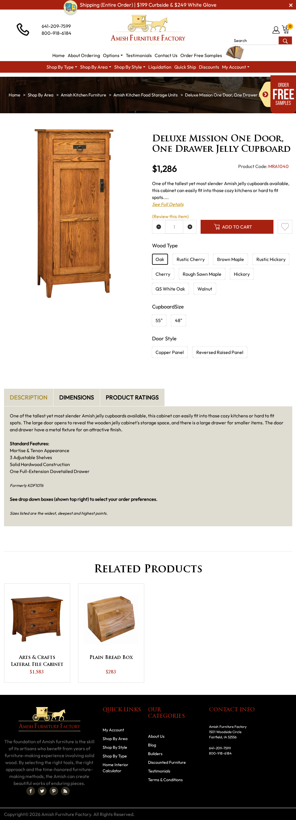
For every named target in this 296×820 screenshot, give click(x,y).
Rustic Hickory (271, 259)
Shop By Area (40, 95)
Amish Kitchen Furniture (83, 95)
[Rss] (65, 791)
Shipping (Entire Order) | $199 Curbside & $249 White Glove (148, 4)
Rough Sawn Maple (202, 274)
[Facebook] (30, 791)
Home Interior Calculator (115, 767)
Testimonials (159, 771)
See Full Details (168, 204)
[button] (112, 55)
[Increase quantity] (190, 227)
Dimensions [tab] (76, 397)
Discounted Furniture (167, 762)
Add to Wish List (285, 227)
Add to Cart (237, 227)
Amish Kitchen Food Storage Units (145, 95)
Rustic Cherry (191, 259)
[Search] (285, 40)
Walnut (204, 289)
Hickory (242, 274)
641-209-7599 (56, 26)
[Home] (14, 95)
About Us (156, 736)
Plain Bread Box (111, 657)
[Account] (276, 30)
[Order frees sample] (277, 94)
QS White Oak (170, 289)
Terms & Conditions (165, 779)
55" (159, 320)
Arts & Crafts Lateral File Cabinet (37, 661)
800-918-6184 (56, 33)
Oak (160, 259)
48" (178, 320)
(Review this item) (170, 216)
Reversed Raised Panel (219, 352)
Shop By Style (115, 747)
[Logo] (148, 29)
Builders (155, 753)
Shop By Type (115, 756)
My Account (113, 730)
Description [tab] (28, 397)
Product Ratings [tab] (132, 397)
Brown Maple (230, 259)
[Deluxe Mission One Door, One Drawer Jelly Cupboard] (74, 213)
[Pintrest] (53, 791)
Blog (152, 745)
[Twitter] (42, 791)
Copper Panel (170, 352)
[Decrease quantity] (159, 227)
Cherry (163, 274)
